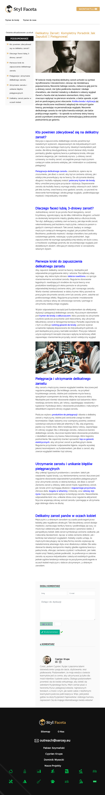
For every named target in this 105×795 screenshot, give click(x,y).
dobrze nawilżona (76, 276)
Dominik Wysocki (54, 759)
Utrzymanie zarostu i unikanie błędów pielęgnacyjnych (18, 89)
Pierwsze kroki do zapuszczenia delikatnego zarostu (20, 67)
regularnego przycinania (83, 488)
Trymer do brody (12, 20)
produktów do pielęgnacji (64, 414)
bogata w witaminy (58, 491)
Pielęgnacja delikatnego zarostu (51, 171)
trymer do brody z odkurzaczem (55, 316)
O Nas (61, 731)
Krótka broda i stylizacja (84, 101)
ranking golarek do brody (63, 325)
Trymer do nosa (29, 20)
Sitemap (45, 731)
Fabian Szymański (54, 747)
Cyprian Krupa (53, 753)
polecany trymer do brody (82, 180)
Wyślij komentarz (51, 632)
